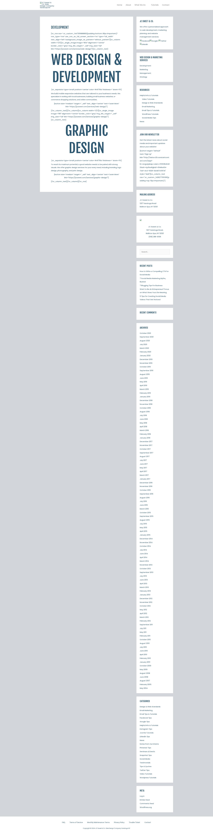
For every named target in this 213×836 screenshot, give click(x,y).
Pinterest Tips (145, 748)
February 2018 (145, 434)
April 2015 (143, 531)
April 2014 (143, 557)
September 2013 (146, 572)
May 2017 (143, 468)
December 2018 (146, 400)
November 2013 (146, 565)
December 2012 (146, 598)
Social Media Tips (149, 118)
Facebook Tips (146, 718)
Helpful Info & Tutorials (149, 95)
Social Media (145, 759)
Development (145, 66)
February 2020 (145, 352)
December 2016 (146, 482)
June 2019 (144, 378)
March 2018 (144, 430)
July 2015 (143, 524)
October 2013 (145, 568)
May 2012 (143, 609)
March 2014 (144, 561)
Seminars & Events (147, 751)
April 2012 (143, 613)
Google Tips (145, 721)
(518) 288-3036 (155, 236)
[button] (146, 5)
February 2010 (145, 658)
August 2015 (145, 520)
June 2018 (144, 419)
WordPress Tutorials (150, 114)
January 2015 (145, 535)
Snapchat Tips (146, 755)
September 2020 (147, 337)
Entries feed (145, 800)
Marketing (144, 69)
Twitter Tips (144, 770)
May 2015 (143, 527)
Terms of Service (76, 822)
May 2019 (143, 382)
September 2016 (146, 494)
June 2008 (144, 677)
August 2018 (145, 411)
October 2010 (145, 639)
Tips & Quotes (145, 766)
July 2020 (143, 344)
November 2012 (146, 602)
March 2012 (144, 617)
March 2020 (144, 348)
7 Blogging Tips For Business (151, 285)
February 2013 (145, 591)
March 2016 (144, 509)
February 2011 (145, 636)
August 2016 (145, 497)
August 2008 (145, 673)
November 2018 (146, 404)
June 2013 (144, 580)
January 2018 (145, 438)
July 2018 (143, 415)
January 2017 (145, 479)
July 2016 (143, 501)
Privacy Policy (119, 822)
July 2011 (143, 628)
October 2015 (145, 512)
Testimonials (145, 762)
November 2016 (146, 486)
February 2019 (145, 393)
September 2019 (146, 370)
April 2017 (143, 471)
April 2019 (143, 385)
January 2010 (145, 662)
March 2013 (144, 587)
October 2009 (145, 666)
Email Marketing (148, 106)
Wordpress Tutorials (148, 777)
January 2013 (145, 595)
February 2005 (145, 684)
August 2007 (145, 680)
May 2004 (144, 688)
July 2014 (143, 550)
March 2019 (144, 389)
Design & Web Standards (152, 103)
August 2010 (145, 643)
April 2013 (143, 583)
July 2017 (143, 460)
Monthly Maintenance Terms (98, 822)
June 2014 (144, 553)
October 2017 (145, 449)
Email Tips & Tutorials (150, 110)
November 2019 (146, 363)
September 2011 (146, 624)
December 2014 (146, 539)
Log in (142, 796)
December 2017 (146, 441)
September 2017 (146, 453)
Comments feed (147, 803)
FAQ (63, 822)
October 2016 (145, 490)
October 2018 (145, 408)
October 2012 (145, 606)
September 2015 (146, 516)
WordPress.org (146, 807)
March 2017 (144, 475)
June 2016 (144, 505)
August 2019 (145, 374)
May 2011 (143, 632)
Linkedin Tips (145, 736)
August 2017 (145, 456)
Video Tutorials (148, 99)
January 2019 (145, 396)
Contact (147, 822)
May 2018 (143, 423)
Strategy (143, 77)
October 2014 (145, 546)
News (142, 121)
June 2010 (144, 651)
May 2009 (143, 669)
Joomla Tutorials (147, 733)
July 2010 (143, 647)
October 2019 (145, 367)
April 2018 (143, 426)
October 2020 (145, 333)
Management (145, 73)
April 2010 (143, 654)
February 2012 (145, 621)
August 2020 (145, 340)
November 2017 (146, 445)
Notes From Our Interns (149, 744)
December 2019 (146, 359)
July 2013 (143, 576)
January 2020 (145, 355)
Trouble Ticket (134, 822)
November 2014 (146, 542)
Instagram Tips (146, 729)
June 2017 (144, 464)
